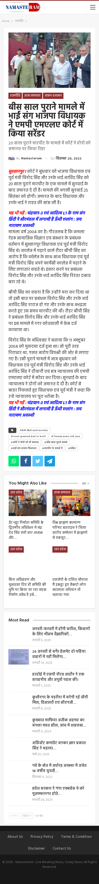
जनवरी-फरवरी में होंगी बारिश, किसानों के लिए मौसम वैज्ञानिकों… (61, 632)
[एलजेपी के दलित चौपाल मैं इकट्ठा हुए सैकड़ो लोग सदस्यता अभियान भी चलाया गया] (71, 559)
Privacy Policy (42, 837)
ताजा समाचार (32, 95)
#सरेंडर (72, 448)
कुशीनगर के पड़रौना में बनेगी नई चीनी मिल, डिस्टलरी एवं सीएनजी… (60, 700)
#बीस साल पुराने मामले (55, 442)
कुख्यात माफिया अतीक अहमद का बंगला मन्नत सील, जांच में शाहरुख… (59, 723)
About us (15, 837)
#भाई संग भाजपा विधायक (24, 448)
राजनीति (15, 95)
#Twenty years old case (65, 436)
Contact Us (62, 849)
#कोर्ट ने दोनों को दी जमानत (25, 442)
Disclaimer (36, 849)
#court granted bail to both (28, 436)
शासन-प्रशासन (53, 95)
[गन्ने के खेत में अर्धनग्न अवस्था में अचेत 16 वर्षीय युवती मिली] (18, 771)
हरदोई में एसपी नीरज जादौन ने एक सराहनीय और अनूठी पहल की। (58, 677)
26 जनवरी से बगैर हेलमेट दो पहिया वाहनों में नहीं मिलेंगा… (59, 654)
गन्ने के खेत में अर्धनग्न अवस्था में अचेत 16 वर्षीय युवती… (59, 768)
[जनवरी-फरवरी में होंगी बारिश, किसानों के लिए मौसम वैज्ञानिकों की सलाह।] (18, 634)
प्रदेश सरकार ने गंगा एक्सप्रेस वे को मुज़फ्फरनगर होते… (58, 791)
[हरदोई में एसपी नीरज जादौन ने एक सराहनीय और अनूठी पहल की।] (18, 679)
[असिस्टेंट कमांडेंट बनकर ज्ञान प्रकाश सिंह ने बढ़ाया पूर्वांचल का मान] (18, 748)
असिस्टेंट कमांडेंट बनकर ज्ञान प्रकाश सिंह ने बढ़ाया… (59, 746)
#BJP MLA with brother (34, 430)
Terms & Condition (76, 837)
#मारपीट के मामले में (52, 448)
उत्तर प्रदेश (16, 492)
